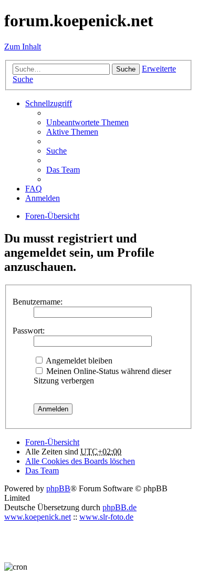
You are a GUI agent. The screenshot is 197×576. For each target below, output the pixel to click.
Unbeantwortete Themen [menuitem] (87, 122)
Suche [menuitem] (56, 150)
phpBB (58, 488)
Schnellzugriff (48, 103)
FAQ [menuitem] (33, 188)
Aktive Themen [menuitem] (72, 131)
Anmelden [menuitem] (42, 198)
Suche (126, 69)
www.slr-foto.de (106, 516)
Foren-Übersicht (52, 442)
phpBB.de (119, 507)
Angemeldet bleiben (78, 360)
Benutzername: (38, 301)
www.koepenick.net (37, 516)
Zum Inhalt (22, 46)
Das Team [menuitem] (63, 169)
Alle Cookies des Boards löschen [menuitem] (80, 461)
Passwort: (29, 330)
